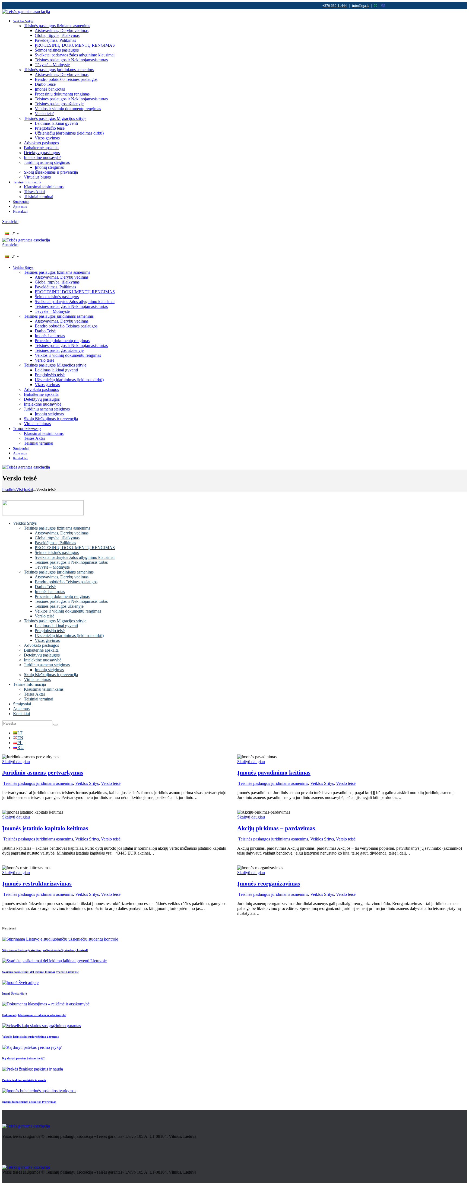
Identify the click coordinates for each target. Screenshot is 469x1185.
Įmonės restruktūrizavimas (37, 883)
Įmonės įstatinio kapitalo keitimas (45, 828)
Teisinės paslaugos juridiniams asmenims (38, 783)
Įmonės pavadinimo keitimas (273, 772)
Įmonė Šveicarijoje (14, 993)
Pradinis (9, 489)
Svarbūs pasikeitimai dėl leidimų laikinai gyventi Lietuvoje (40, 971)
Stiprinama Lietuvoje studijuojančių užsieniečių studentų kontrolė (45, 950)
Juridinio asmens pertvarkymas (42, 772)
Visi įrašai (24, 489)
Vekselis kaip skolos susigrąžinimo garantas (30, 1036)
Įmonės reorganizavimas (268, 883)
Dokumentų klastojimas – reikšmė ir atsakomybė (34, 1015)
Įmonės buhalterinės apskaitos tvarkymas (29, 1101)
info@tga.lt (360, 6)
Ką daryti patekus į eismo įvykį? (23, 1058)
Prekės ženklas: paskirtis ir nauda (24, 1080)
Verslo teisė (111, 783)
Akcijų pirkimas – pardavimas (276, 828)
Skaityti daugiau (16, 761)
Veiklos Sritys (87, 783)
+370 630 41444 (334, 6)
